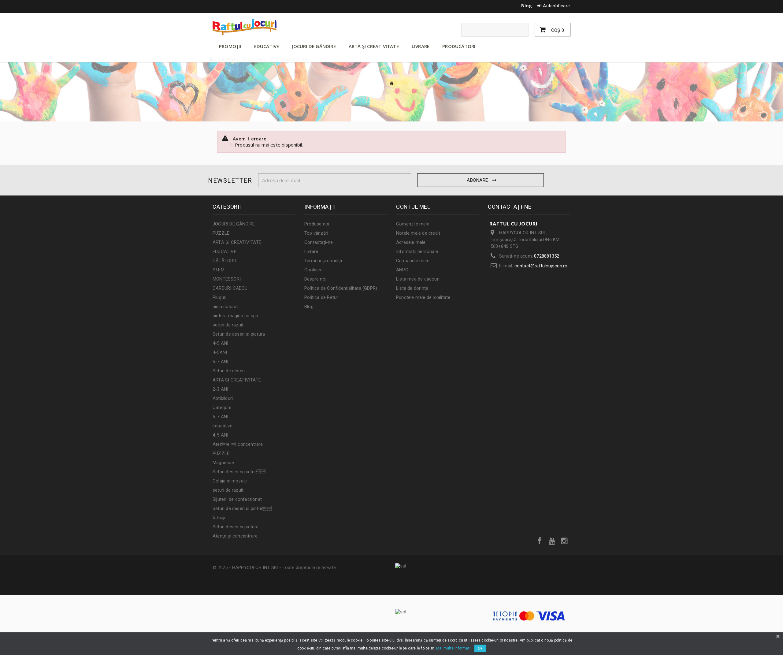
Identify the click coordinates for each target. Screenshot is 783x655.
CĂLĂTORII (224, 260)
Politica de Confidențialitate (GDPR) (340, 288)
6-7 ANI (220, 361)
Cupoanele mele (412, 260)
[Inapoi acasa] (391, 83)
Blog (526, 5)
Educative (222, 426)
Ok (480, 648)
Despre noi (315, 279)
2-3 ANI (220, 389)
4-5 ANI (220, 343)
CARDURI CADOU (230, 288)
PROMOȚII (230, 46)
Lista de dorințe (412, 288)
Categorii (222, 407)
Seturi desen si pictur (239, 472)
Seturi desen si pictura (236, 527)
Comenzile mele (412, 224)
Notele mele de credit (418, 233)
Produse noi (316, 224)
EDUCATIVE (266, 46)
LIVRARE (420, 46)
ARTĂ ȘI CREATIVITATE (374, 46)
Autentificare (556, 6)
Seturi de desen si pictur (242, 508)
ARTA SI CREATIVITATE (237, 380)
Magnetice (223, 462)
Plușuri (219, 297)
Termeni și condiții (323, 260)
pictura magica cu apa (235, 315)
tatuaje (220, 517)
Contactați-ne (318, 242)
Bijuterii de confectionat (237, 499)
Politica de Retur (321, 297)
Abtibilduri (223, 398)
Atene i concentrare (238, 444)
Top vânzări (316, 233)
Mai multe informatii (453, 648)
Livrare (311, 251)
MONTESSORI (227, 279)
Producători (458, 46)
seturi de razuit (228, 325)
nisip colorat (225, 306)
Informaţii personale (417, 251)
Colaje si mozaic (230, 481)
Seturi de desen (229, 371)
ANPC (402, 270)
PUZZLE (221, 233)
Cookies (312, 270)
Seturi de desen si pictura (239, 334)
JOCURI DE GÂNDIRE (314, 46)
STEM (219, 270)
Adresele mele (411, 242)
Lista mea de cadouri (418, 279)
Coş (557, 30)
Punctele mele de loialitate (423, 297)
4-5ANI (220, 352)
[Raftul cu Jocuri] (269, 27)
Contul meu (413, 206)
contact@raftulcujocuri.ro (541, 266)
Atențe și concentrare (235, 536)
